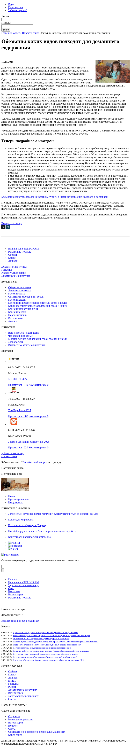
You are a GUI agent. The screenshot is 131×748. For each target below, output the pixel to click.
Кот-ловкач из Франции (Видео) (27, 525)
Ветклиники (15, 318)
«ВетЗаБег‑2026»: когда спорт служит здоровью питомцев (41, 638)
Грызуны (6, 269)
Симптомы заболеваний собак (25, 296)
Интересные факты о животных (26, 345)
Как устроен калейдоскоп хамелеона (29, 536)
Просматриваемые (19, 499)
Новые (12, 496)
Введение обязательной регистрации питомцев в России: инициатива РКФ (48, 660)
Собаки (12, 254)
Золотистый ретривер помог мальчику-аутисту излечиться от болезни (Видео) (53, 513)
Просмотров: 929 (18, 447)
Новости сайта (30, 33)
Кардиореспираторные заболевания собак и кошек (37, 305)
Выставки (14, 591)
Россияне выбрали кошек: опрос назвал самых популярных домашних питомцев (51, 635)
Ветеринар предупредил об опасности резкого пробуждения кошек (45, 654)
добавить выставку (12, 453)
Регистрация (15, 7)
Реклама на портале (19, 251)
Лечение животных (19, 290)
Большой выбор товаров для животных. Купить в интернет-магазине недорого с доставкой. (54, 196)
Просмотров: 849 (18, 384)
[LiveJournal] (8, 227)
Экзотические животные (15, 275)
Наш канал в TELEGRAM (23, 248)
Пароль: (6, 22)
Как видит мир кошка (20, 519)
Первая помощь (17, 315)
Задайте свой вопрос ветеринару (20, 620)
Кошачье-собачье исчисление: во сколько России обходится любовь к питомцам (51, 651)
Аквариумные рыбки (13, 272)
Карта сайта (15, 734)
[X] (3, 227)
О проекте (14, 716)
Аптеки (12, 321)
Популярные (15, 502)
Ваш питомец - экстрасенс (23, 332)
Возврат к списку (11, 223)
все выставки (9, 456)
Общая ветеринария (19, 287)
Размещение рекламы (20, 719)
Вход (11, 4)
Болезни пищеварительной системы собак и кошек (37, 302)
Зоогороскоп (15, 341)
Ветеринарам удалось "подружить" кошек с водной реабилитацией (45, 657)
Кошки (12, 257)
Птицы (12, 680)
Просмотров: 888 (18, 416)
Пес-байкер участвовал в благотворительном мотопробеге (42, 531)
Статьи (12, 699)
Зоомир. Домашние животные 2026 (28, 441)
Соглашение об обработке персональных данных (36, 731)
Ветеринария (15, 594)
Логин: (5, 16)
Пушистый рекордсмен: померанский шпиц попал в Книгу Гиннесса (45, 632)
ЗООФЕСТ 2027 (17, 379)
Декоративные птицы (14, 266)
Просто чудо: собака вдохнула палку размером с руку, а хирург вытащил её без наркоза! (55, 641)
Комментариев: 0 (38, 384)
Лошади (13, 260)
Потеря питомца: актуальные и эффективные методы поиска (42, 647)
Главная (6, 33)
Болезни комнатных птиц (23, 308)
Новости (16, 33)
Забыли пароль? (17, 10)
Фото (11, 588)
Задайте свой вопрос (35, 462)
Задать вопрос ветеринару (23, 585)
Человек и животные (20, 335)
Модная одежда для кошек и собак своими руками (37, 338)
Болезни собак (16, 293)
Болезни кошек (17, 299)
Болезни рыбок (17, 311)
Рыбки (12, 686)
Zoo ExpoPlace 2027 (19, 410)
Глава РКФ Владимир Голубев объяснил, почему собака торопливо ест (47, 644)
